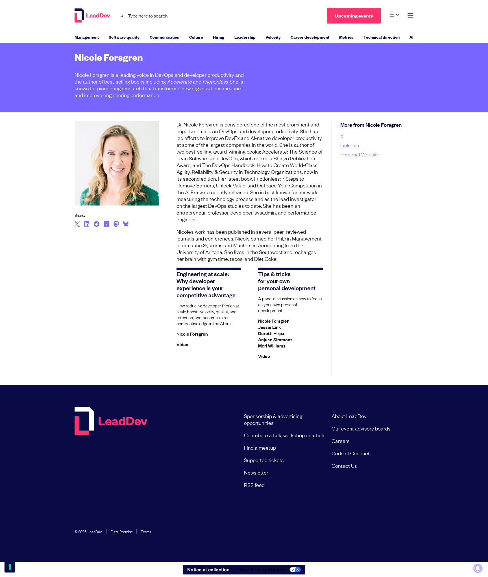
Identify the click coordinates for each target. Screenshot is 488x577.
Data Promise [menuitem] (122, 531)
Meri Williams (272, 345)
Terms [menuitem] (146, 531)
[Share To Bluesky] (125, 224)
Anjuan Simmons (275, 339)
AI (411, 37)
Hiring (218, 37)
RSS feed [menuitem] (254, 484)
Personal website (360, 154)
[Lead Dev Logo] (93, 15)
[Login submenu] (394, 14)
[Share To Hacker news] (106, 224)
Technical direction (381, 37)
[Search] (121, 16)
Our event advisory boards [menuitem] (361, 428)
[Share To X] (77, 224)
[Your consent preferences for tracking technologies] (10, 567)
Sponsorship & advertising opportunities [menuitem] (273, 419)
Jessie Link (269, 327)
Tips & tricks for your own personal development (286, 281)
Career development (310, 37)
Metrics (346, 37)
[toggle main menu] (410, 15)
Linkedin (349, 145)
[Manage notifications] (477, 568)
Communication (164, 37)
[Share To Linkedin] (87, 224)
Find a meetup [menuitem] (260, 447)
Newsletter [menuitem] (256, 472)
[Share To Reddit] (96, 224)
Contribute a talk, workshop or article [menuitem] (285, 435)
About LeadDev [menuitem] (349, 415)
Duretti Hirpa (271, 333)
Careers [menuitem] (341, 440)
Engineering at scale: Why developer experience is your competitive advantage (206, 284)
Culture (196, 37)
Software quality (124, 37)
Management (87, 37)
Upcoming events (354, 15)
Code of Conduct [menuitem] (351, 453)
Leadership (245, 37)
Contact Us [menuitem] (344, 465)
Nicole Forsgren (192, 334)
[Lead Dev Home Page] (111, 450)
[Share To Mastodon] (116, 224)
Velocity (273, 37)
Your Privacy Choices (262, 569)
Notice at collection (208, 569)
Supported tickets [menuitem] (264, 459)
